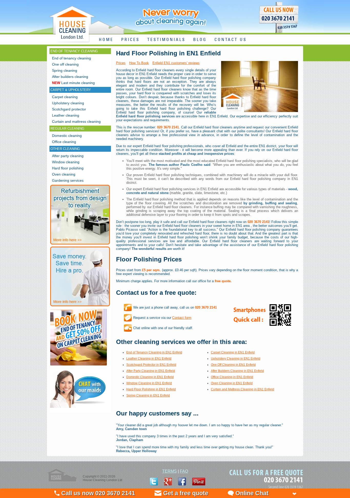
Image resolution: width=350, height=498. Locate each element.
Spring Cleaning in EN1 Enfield (148, 395)
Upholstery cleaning (68, 103)
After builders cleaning (70, 77)
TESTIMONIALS (166, 40)
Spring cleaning (64, 70)
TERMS (169, 471)
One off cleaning (65, 64)
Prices (121, 63)
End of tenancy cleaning (71, 58)
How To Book (139, 63)
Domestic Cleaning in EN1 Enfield (150, 377)
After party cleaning (68, 156)
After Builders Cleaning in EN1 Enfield (237, 371)
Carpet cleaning (65, 97)
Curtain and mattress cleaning (76, 121)
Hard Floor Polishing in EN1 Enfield (151, 389)
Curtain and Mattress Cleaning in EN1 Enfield (242, 389)
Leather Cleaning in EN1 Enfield (148, 358)
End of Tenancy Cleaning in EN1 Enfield (154, 352)
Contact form (181, 318)
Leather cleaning (65, 115)
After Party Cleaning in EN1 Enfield (150, 371)
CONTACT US (230, 40)
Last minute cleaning (73, 83)
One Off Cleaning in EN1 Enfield (233, 365)
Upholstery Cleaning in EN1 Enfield (235, 358)
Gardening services (68, 180)
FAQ (184, 471)
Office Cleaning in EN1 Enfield (232, 377)
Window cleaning (65, 162)
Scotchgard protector (69, 109)
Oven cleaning (63, 174)
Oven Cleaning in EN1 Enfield (232, 383)
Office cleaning (64, 142)
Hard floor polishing (68, 168)
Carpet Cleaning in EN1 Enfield (233, 352)
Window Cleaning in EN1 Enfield (149, 383)
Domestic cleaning (67, 136)
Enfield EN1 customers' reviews (176, 63)
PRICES (130, 40)
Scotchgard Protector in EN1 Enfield (151, 365)
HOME (106, 40)
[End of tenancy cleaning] (78, 366)
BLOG (200, 40)
